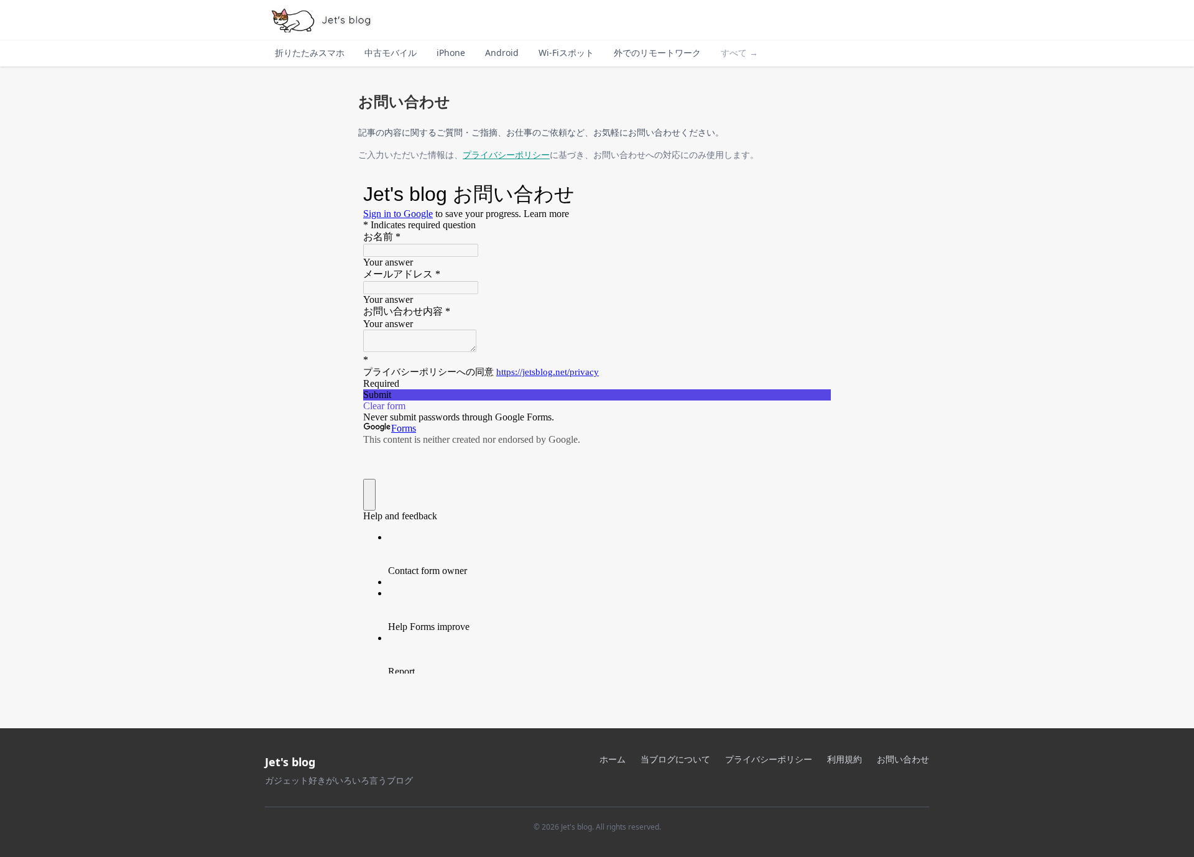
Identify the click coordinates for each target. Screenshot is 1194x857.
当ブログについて (675, 759)
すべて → (739, 52)
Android (502, 52)
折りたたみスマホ (310, 52)
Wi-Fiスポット (566, 52)
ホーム (612, 759)
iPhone (451, 52)
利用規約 (844, 759)
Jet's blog (290, 761)
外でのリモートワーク (657, 52)
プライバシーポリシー (506, 154)
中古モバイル (390, 52)
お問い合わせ (903, 759)
